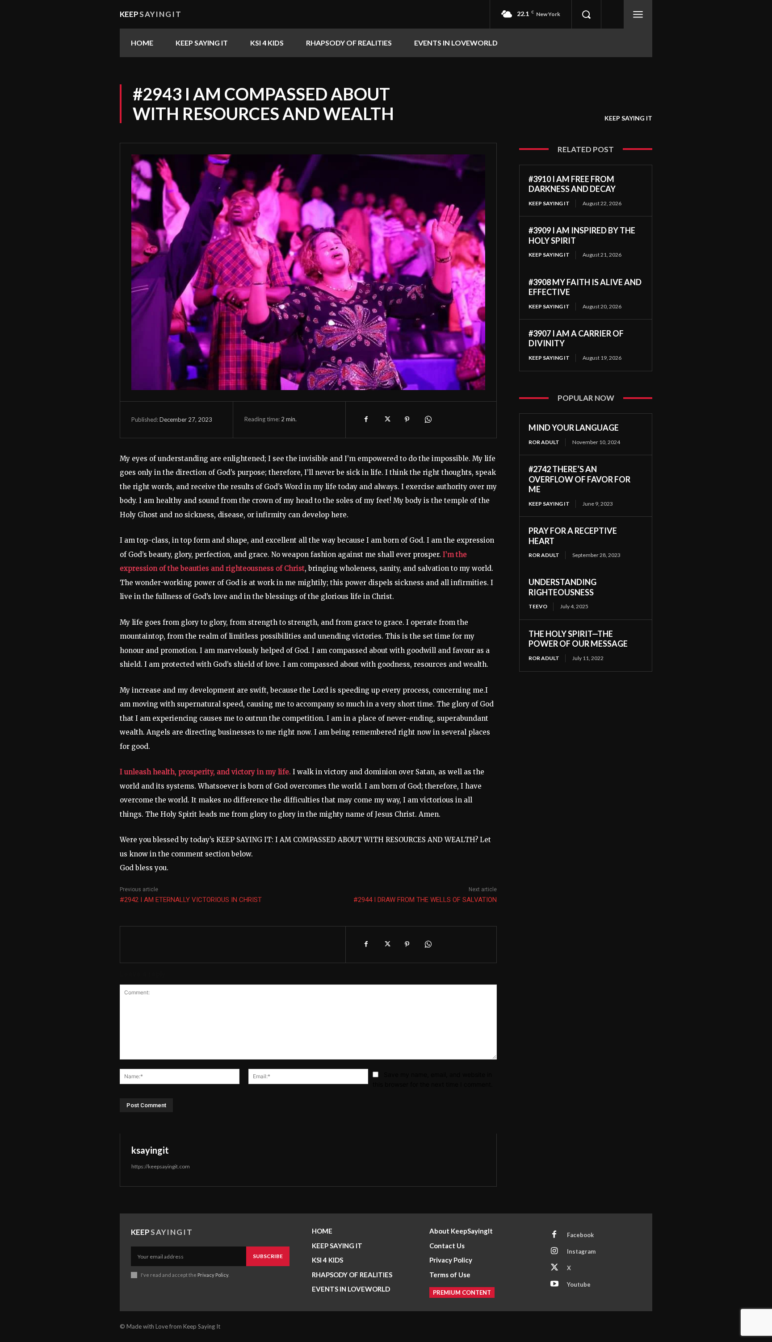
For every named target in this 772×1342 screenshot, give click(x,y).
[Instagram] (554, 1251)
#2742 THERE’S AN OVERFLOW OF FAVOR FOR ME (579, 479)
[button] (586, 14)
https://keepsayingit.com (160, 1166)
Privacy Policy (212, 1275)
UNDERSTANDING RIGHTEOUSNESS (562, 587)
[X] (386, 419)
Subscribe (268, 1256)
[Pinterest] (407, 419)
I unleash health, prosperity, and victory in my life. (205, 772)
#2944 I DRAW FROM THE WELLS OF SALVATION (425, 900)
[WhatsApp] (427, 419)
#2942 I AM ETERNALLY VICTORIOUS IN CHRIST (191, 900)
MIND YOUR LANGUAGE (574, 427)
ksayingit (150, 1150)
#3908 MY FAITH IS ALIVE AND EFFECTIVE (585, 287)
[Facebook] (366, 419)
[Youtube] (554, 1284)
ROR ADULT (544, 442)
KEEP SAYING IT (628, 118)
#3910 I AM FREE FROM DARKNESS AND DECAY (572, 184)
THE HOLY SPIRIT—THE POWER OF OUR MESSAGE (578, 639)
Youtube (579, 1284)
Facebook (580, 1234)
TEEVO (538, 606)
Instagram (581, 1251)
